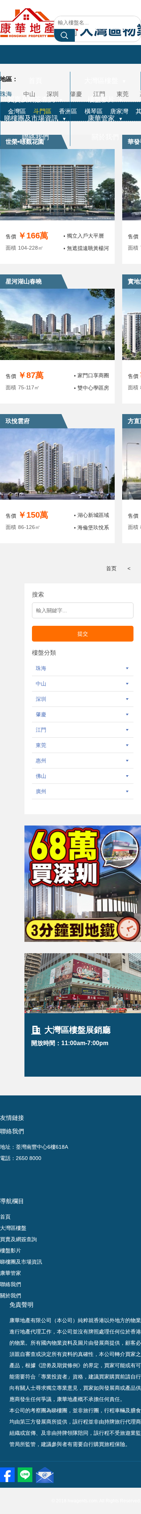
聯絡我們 (35, 137)
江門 (41, 730)
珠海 (41, 668)
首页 (111, 568)
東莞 (41, 745)
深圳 (41, 699)
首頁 (35, 80)
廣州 (41, 791)
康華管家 (105, 118)
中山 (41, 684)
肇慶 (41, 714)
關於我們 (105, 137)
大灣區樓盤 (105, 80)
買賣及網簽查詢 (35, 99)
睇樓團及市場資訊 (35, 118)
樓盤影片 (105, 99)
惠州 (41, 761)
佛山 (41, 776)
